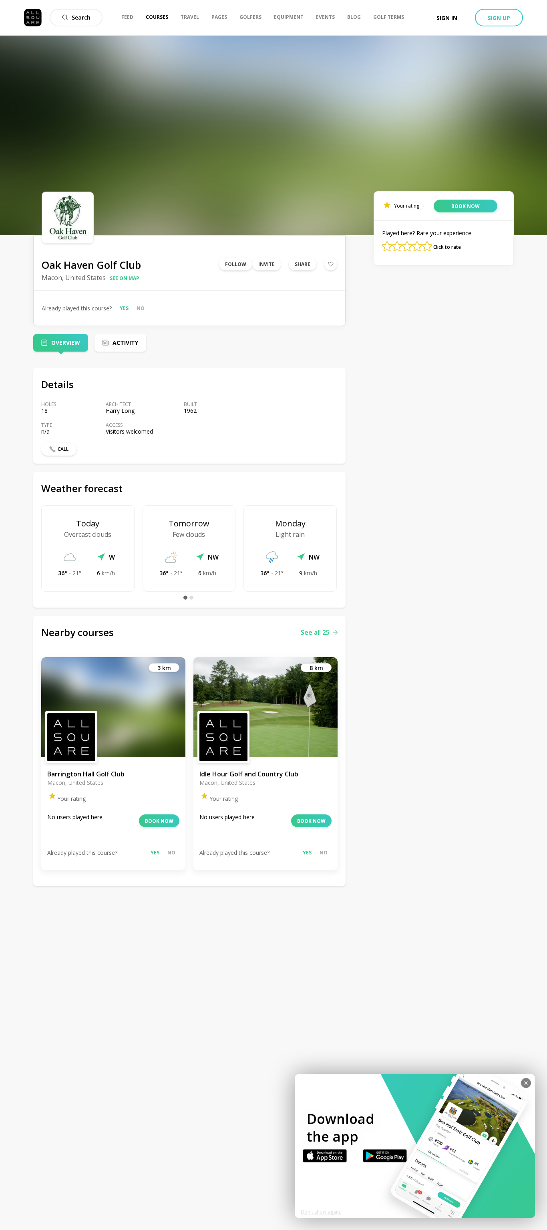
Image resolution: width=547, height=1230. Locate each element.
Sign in (446, 18)
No (141, 308)
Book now (159, 821)
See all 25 (315, 632)
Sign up (499, 18)
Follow (235, 264)
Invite (266, 264)
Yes (124, 308)
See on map (124, 278)
